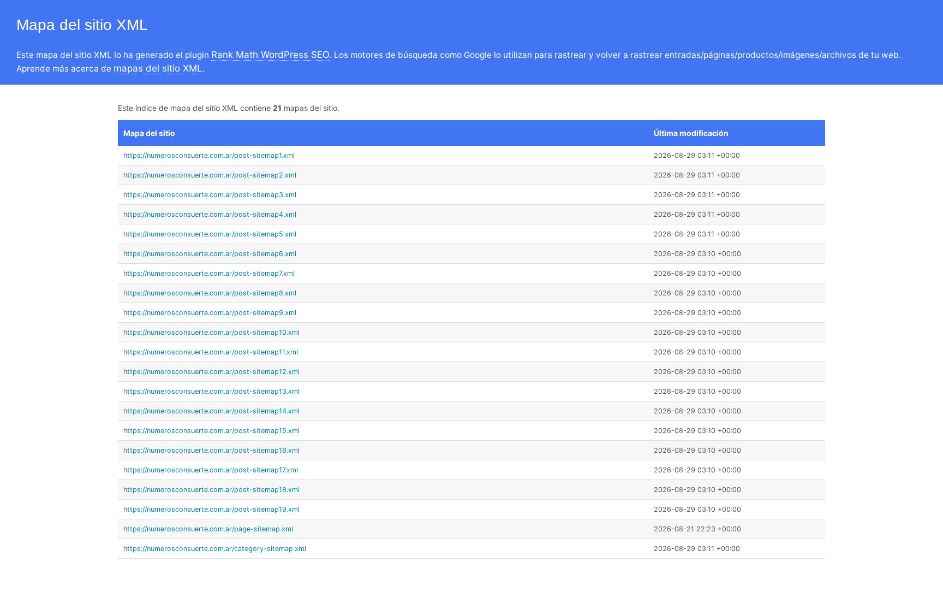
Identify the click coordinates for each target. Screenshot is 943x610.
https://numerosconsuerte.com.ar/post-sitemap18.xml (211, 489)
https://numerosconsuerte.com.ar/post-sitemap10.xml (211, 332)
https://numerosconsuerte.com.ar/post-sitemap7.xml (209, 273)
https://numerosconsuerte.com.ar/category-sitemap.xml (214, 548)
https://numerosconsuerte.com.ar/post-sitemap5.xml (209, 234)
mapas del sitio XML (158, 68)
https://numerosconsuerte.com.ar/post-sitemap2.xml (209, 175)
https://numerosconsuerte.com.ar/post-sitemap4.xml (209, 214)
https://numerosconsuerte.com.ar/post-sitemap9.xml (209, 313)
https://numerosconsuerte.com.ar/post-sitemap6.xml (209, 254)
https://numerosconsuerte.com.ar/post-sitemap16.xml (211, 450)
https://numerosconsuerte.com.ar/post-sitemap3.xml (209, 195)
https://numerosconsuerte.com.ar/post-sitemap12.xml (211, 372)
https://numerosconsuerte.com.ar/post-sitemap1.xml (209, 155)
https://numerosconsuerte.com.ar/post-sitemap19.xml (211, 509)
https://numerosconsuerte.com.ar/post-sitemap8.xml (209, 293)
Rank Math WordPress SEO (270, 54)
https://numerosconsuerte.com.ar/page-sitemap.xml (208, 529)
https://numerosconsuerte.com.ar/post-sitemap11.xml (210, 352)
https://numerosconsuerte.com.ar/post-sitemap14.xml (211, 411)
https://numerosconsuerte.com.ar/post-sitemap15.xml (211, 431)
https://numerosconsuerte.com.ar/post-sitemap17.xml (210, 470)
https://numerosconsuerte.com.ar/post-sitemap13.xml (211, 391)
